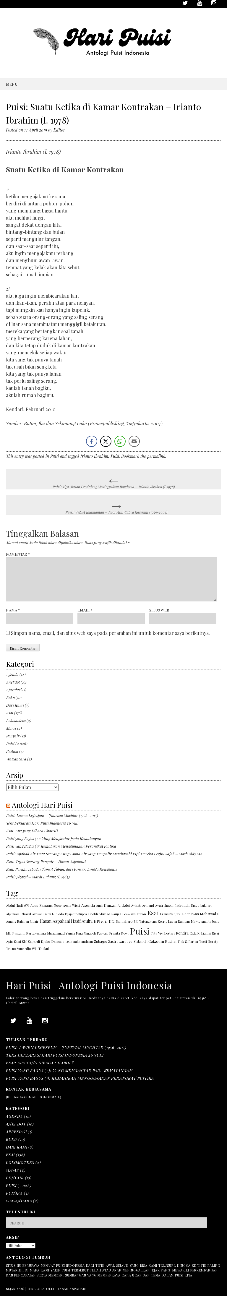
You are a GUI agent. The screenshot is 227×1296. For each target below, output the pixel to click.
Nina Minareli (86, 933)
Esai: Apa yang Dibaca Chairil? (32, 830)
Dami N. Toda (53, 914)
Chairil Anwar (31, 913)
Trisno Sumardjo (18, 948)
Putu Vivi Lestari (163, 933)
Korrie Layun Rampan (174, 921)
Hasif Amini (82, 921)
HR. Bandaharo (121, 921)
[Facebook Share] (91, 441)
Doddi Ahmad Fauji (103, 913)
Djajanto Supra (76, 914)
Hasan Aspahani (55, 921)
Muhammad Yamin (61, 933)
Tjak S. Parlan (188, 941)
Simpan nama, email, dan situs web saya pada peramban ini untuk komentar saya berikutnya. (110, 633)
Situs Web (159, 609)
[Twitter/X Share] (105, 441)
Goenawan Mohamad (199, 913)
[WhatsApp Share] (120, 441)
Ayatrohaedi (164, 905)
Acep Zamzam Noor (46, 905)
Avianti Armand (142, 905)
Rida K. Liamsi (200, 933)
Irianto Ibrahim (94, 456)
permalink (156, 456)
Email (85, 609)
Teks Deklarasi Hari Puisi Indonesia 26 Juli (42, 822)
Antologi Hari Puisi (42, 805)
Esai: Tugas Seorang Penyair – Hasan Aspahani (46, 861)
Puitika (12, 751)
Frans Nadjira (170, 914)
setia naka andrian (79, 941)
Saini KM (20, 941)
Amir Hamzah (106, 905)
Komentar (18, 554)
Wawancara (16, 758)
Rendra (182, 932)
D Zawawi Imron (133, 914)
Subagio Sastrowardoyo (113, 941)
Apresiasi (14, 689)
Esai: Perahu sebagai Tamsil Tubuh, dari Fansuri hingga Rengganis (61, 869)
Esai (9, 712)
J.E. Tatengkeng (145, 921)
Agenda (12, 674)
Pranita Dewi (119, 933)
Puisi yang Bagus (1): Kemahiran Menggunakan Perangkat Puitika (61, 846)
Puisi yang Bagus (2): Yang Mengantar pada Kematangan (53, 838)
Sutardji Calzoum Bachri (155, 941)
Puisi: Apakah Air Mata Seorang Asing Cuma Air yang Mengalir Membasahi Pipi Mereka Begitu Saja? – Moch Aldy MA (104, 853)
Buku (10, 697)
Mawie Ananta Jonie (205, 921)
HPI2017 (101, 921)
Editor (59, 130)
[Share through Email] (134, 441)
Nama (13, 609)
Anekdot (13, 682)
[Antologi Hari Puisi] (113, 66)
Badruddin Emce (187, 905)
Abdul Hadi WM (17, 905)
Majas (11, 728)
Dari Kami (15, 705)
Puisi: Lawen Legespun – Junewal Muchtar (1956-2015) (52, 815)
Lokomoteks (16, 720)
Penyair (13, 735)
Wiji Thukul (40, 948)
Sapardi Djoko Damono (46, 941)
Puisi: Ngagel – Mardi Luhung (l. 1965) (38, 876)
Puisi (54, 456)
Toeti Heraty (208, 941)
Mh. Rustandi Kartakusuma (26, 933)
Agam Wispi (71, 905)
